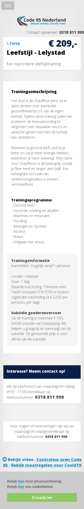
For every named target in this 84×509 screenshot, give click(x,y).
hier (21, 481)
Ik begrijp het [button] (42, 497)
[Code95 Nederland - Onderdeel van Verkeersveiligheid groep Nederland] (42, 26)
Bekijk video (20, 459)
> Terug (13, 43)
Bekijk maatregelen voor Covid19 (46, 465)
